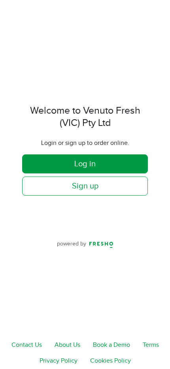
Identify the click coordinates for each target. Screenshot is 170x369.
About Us (67, 345)
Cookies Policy (110, 361)
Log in (85, 164)
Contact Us (26, 345)
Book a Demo (111, 345)
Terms (151, 345)
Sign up (85, 186)
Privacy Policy (58, 361)
